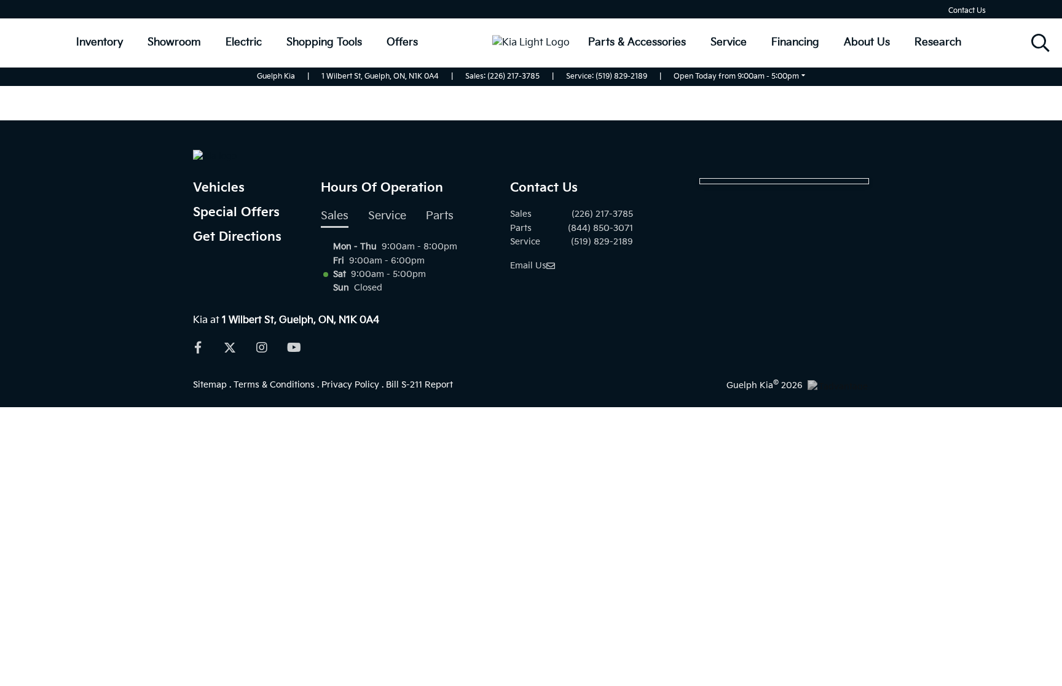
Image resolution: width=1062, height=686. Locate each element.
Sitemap (210, 385)
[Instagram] (261, 347)
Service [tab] (387, 215)
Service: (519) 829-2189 (606, 76)
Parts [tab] (440, 215)
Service (728, 42)
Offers (402, 42)
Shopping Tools (324, 42)
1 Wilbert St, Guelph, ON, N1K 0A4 (380, 76)
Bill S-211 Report (419, 385)
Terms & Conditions (274, 385)
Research (937, 42)
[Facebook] (198, 347)
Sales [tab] (334, 215)
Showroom (174, 42)
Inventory (99, 42)
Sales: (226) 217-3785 (502, 76)
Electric (244, 42)
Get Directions (237, 237)
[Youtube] (293, 347)
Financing (795, 42)
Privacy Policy (350, 385)
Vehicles (219, 188)
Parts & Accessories (637, 42)
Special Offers (236, 212)
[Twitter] (229, 347)
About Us (867, 42)
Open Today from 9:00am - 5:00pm (736, 76)
